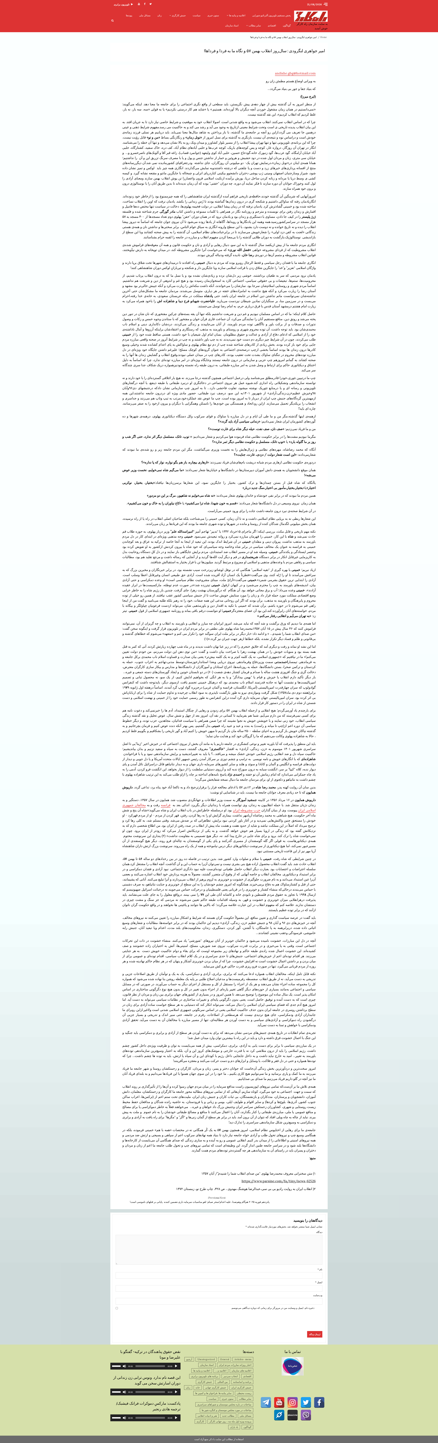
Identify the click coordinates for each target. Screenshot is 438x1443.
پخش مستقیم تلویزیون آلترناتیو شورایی (271, 15)
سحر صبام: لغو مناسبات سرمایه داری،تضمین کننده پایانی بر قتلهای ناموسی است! (174, 1199)
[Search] (112, 20)
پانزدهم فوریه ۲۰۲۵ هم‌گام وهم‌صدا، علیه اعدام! (244, 1199)
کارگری (200, 1421)
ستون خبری (213, 15)
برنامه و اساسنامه (242, 1381)
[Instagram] (292, 1402)
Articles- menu (242, 1359)
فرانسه (165, 805)
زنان (159, 15)
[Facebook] (319, 1402)
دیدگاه (319, 1232)
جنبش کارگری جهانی (215, 1387)
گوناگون (287, 25)
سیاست (197, 15)
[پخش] (176, 1366)
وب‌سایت (317, 1295)
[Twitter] (305, 1402)
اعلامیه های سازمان (241, 1370)
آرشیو (189, 1359)
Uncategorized (206, 1359)
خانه (198, 1387)
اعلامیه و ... (220, 1370)
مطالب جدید (228, 1415)
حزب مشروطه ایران (246, 810)
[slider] (117, 1366)
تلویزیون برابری (122, 4)
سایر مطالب (255, 25)
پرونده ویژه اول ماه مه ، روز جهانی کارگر (230, 1421)
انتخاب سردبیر (230, 1376)
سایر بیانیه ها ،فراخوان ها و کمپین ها (213, 1393)
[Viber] (305, 1415)
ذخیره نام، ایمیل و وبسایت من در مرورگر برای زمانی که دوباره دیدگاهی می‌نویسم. (272, 1307)
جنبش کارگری (179, 15)
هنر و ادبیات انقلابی (207, 1415)
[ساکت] (124, 1366)
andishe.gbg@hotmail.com (295, 73)
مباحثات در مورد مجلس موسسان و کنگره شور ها (226, 1410)
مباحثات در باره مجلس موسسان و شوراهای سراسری (224, 1404)
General (224, 1359)
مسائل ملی (145, 15)
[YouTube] (279, 1402)
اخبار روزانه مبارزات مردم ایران (235, 1364)
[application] (145, 1366)
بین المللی (222, 1381)
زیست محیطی (244, 1393)
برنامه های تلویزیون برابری (204, 1376)
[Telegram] (265, 1402)
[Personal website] (279, 1415)
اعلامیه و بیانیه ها (237, 15)
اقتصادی (272, 25)
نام (320, 1269)
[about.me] (292, 1415)
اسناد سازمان (232, 25)
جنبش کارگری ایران (241, 1387)
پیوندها (129, 15)
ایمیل (318, 1282)
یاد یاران (234, 1427)
